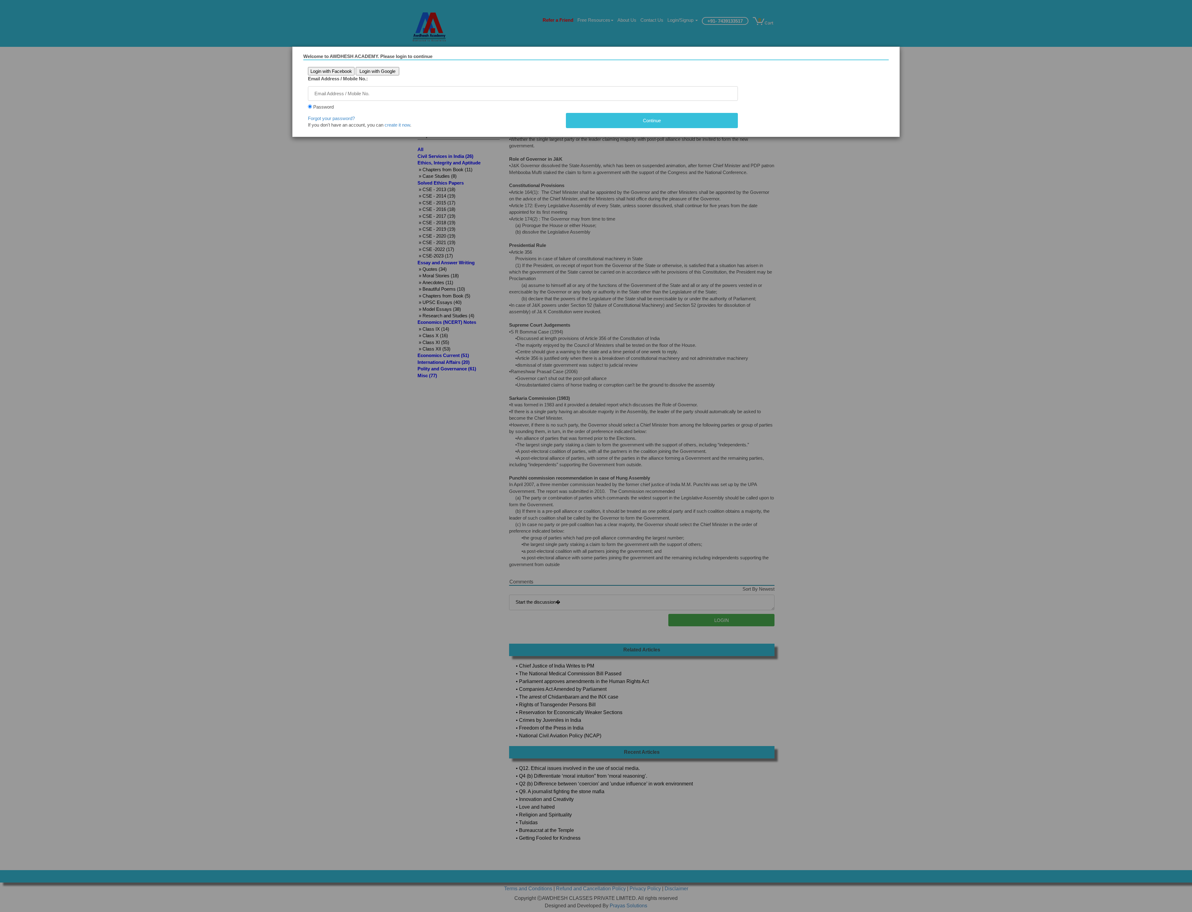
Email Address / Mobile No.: (338, 78)
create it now (397, 124)
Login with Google (377, 71)
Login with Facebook (331, 71)
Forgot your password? (331, 118)
